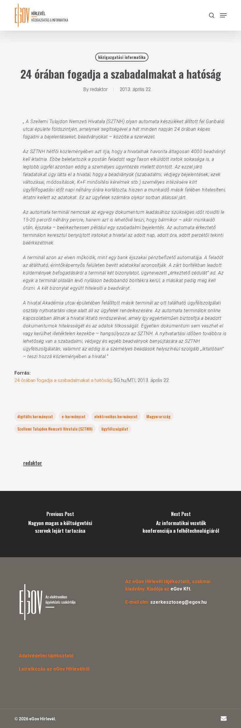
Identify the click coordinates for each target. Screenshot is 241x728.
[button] (223, 15)
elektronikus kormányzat (116, 416)
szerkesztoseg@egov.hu (178, 602)
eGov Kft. (180, 589)
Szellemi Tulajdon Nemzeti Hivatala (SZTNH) (55, 429)
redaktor (99, 89)
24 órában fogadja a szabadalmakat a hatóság (63, 380)
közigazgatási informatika (121, 57)
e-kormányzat (74, 416)
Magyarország (158, 416)
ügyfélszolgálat (114, 429)
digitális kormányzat (35, 416)
